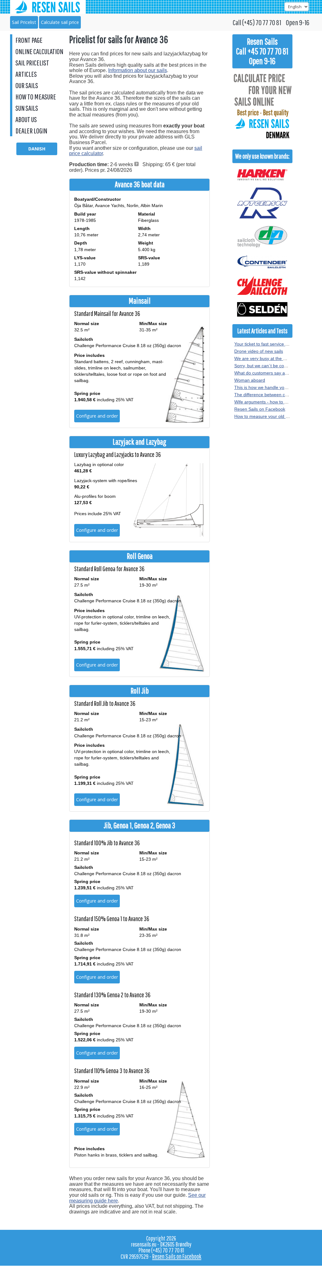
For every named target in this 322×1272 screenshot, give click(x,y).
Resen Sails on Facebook (259, 409)
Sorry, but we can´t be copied (263, 365)
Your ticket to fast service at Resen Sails (274, 343)
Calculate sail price (60, 22)
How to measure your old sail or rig (269, 416)
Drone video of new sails (258, 351)
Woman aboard (249, 380)
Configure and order (97, 416)
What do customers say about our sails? (274, 372)
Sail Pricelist (24, 22)
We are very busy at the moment (266, 358)
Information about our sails (137, 70)
